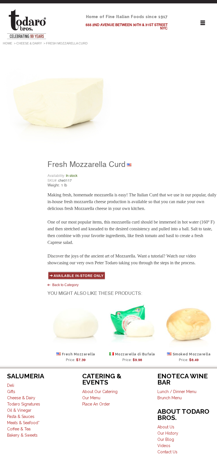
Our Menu (91, 398)
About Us (165, 427)
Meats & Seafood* (23, 422)
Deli (10, 385)
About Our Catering (100, 391)
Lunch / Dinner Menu (176, 391)
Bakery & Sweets (22, 435)
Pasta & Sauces (20, 416)
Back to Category (65, 285)
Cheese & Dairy (29, 43)
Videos (163, 445)
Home (7, 43)
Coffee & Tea (19, 429)
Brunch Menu (169, 398)
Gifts (11, 391)
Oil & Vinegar (19, 410)
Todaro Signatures (23, 404)
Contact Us (167, 452)
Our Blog (165, 439)
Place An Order (96, 404)
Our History (167, 433)
